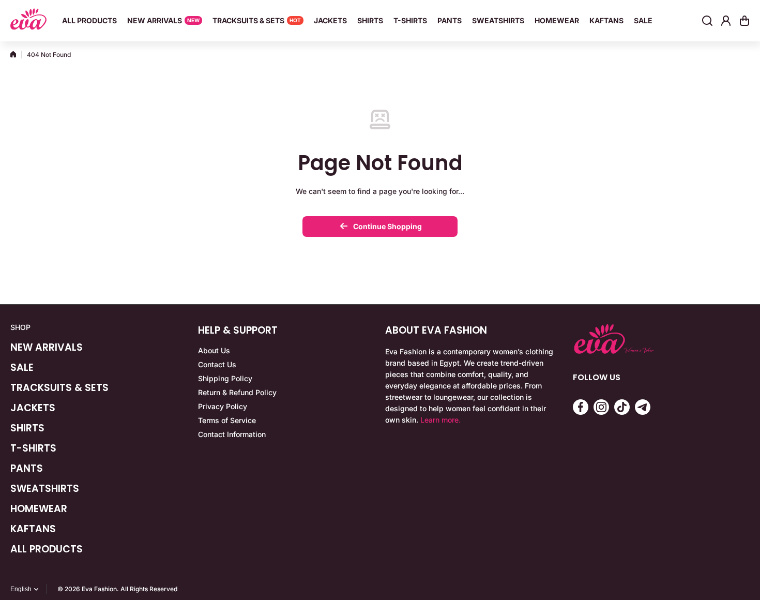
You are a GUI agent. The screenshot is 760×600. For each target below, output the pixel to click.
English (21, 589)
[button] (744, 21)
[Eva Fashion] (28, 20)
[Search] (707, 21)
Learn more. (440, 419)
